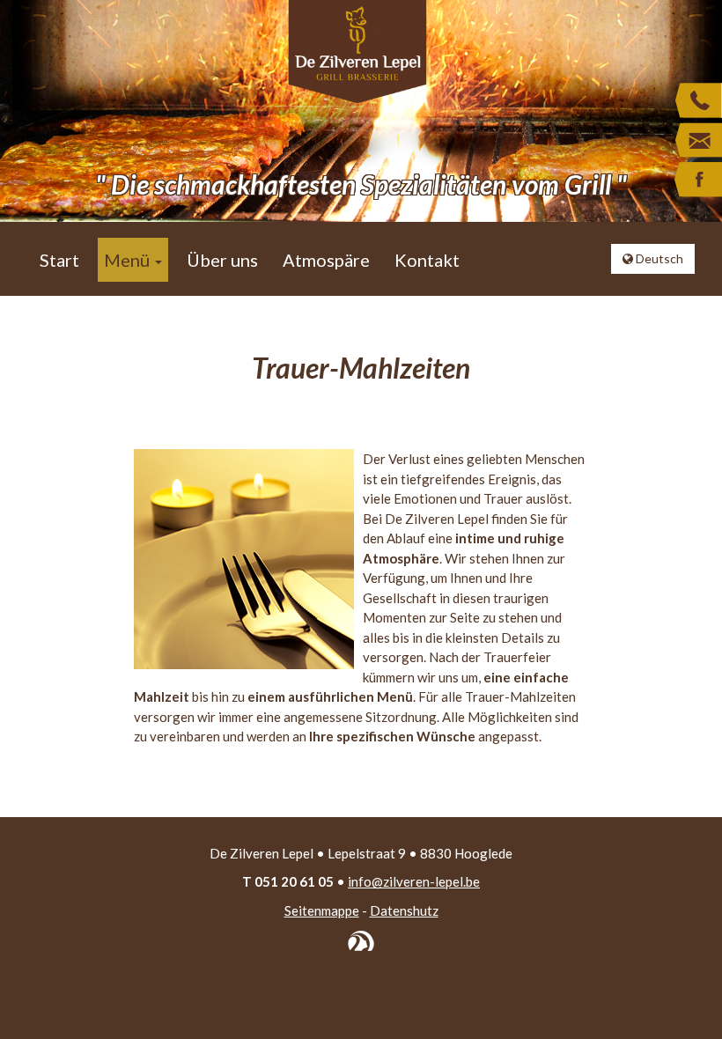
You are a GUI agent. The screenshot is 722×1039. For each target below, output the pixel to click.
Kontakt (427, 259)
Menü (128, 259)
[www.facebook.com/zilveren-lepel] (698, 180)
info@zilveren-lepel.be (414, 881)
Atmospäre (326, 259)
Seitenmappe (321, 910)
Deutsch (658, 258)
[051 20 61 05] (698, 101)
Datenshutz (404, 910)
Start (59, 259)
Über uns (222, 259)
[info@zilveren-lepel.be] (698, 141)
